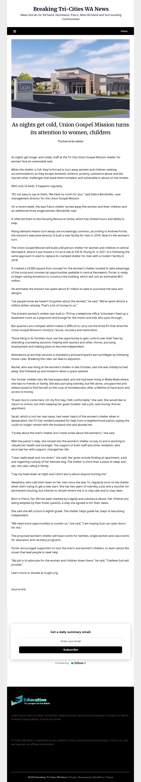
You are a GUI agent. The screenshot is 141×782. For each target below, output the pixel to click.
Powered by (62, 663)
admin (79, 141)
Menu (124, 31)
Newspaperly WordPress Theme (95, 777)
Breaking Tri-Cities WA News (71, 9)
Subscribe (70, 649)
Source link (18, 589)
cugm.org (51, 573)
